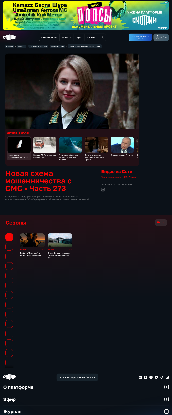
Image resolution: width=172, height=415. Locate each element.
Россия (132, 177)
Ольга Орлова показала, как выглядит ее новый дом (59, 255)
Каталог (21, 46)
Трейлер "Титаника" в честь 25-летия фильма (30, 254)
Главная (9, 46)
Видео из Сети (57, 46)
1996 (125, 177)
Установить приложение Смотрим (77, 377)
